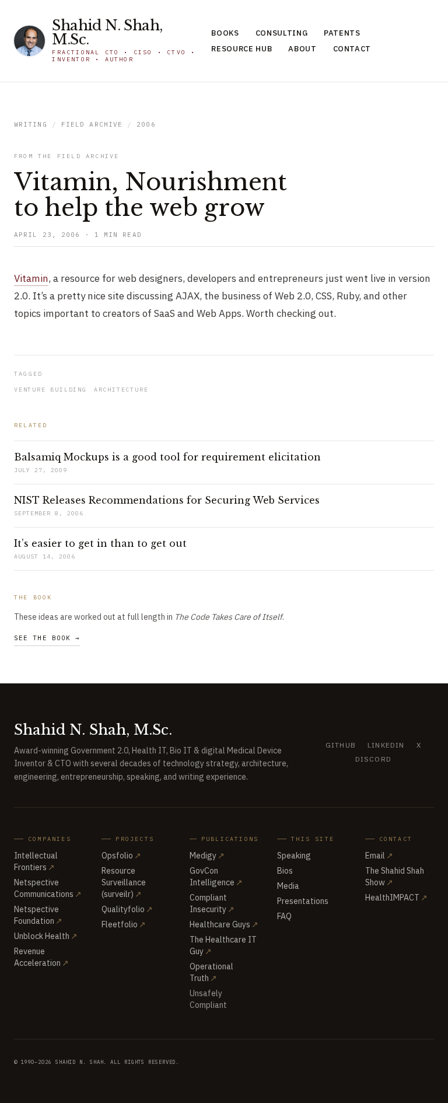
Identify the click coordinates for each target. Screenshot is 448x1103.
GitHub (341, 745)
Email (379, 855)
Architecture (121, 389)
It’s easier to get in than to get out (100, 543)
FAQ (284, 916)
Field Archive (92, 124)
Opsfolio (121, 855)
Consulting (282, 33)
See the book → (47, 638)
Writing (30, 124)
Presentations (302, 901)
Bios (285, 870)
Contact (352, 49)
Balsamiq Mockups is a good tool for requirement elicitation (167, 457)
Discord (373, 759)
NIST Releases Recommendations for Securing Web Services (167, 500)
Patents (342, 33)
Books (225, 33)
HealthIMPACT (396, 897)
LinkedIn (386, 745)
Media (288, 886)
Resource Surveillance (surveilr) (124, 882)
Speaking (294, 855)
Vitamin (31, 278)
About (302, 49)
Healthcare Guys (224, 924)
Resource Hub (241, 49)
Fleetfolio (124, 924)
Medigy (207, 855)
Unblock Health (46, 936)
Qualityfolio (127, 909)
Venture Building (50, 389)
